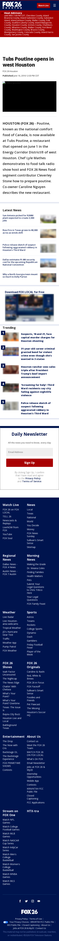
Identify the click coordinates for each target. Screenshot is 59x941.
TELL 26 (7, 516)
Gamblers (32, 640)
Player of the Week (33, 653)
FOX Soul (7, 538)
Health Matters (35, 576)
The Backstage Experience (11, 757)
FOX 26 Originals (33, 665)
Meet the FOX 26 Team (36, 747)
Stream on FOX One (10, 813)
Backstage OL (10, 752)
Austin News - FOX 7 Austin (10, 573)
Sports (32, 612)
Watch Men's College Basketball (9, 857)
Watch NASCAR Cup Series (11, 842)
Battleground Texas (10, 726)
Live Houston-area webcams (10, 622)
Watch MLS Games (9, 882)
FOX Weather (10, 650)
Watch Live (43, 5)
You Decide (33, 525)
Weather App (9, 642)
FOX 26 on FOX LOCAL (11, 511)
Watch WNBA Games (10, 875)
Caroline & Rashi (35, 671)
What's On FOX (35, 759)
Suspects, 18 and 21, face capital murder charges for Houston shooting (38, 337)
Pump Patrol (9, 646)
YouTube (7, 534)
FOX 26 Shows (8, 665)
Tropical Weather (12, 627)
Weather (9, 612)
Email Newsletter (36, 763)
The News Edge (11, 682)
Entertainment (14, 736)
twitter (26, 901)
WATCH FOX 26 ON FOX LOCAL (35, 753)
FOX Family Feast (36, 603)
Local (30, 509)
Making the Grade (36, 564)
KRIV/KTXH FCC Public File (35, 790)
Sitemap (31, 547)
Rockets (31, 624)
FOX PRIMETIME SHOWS (11, 764)
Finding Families (35, 572)
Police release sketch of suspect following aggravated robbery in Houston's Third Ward (20, 247)
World (30, 521)
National (31, 517)
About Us (33, 736)
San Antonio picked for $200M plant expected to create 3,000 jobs (18, 218)
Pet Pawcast (33, 704)
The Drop (8, 741)
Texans (31, 620)
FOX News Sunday (32, 535)
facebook (20, 901)
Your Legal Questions (32, 598)
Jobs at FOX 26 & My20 (36, 768)
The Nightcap (10, 678)
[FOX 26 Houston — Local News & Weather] (12, 5)
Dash (29, 636)
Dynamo (31, 632)
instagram (32, 901)
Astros (30, 616)
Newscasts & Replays (10, 522)
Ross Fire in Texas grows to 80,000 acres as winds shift (20, 231)
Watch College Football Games (11, 828)
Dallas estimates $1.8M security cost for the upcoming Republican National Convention (20, 262)
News (31, 505)
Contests (7, 769)
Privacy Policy (33, 478)
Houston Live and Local (12, 720)
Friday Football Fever (35, 646)
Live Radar (8, 616)
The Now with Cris (10, 747)
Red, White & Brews (34, 677)
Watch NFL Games (8, 821)
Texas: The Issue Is (11, 709)
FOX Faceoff (33, 686)
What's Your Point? (9, 695)
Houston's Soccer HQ (36, 714)
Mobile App (33, 780)
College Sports (34, 628)
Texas (30, 513)
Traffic (6, 638)
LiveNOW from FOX (11, 529)
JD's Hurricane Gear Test (10, 633)
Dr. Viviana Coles (36, 568)
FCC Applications (36, 802)
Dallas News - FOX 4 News (10, 566)
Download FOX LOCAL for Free (24, 292)
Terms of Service (31, 481)
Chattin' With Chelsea (9, 688)
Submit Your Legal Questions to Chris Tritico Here (35, 588)
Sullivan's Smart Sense (35, 542)
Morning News (33, 557)
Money (30, 529)
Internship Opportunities (34, 775)
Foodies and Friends (33, 699)
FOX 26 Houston (10, 71)
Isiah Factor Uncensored (9, 673)
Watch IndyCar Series (10, 849)
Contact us (32, 741)
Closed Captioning (32, 797)
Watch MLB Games (9, 835)
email (38, 901)
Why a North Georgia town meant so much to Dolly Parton (20, 275)
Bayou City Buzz (11, 714)
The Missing (33, 708)
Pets (29, 580)
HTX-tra (33, 811)
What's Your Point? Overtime (11, 702)
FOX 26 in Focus (35, 682)
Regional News (9, 557)
